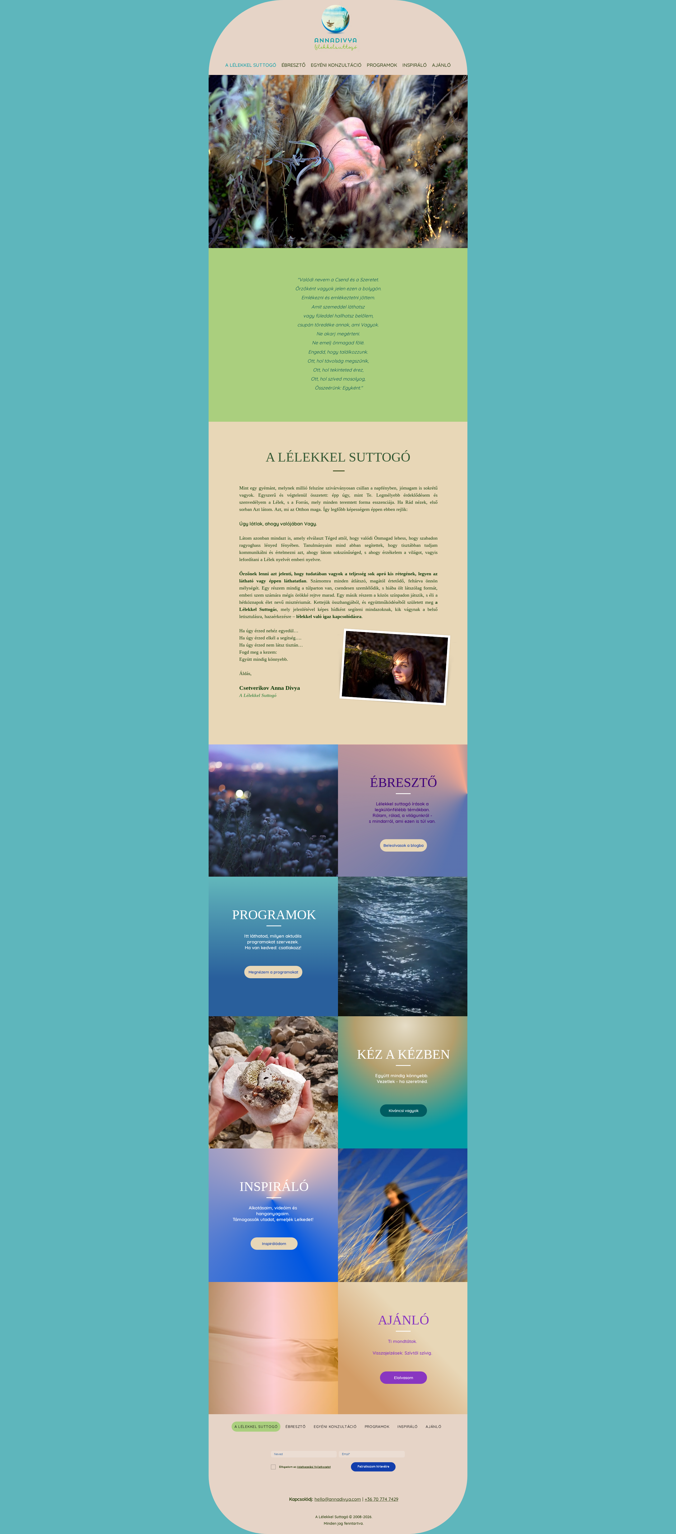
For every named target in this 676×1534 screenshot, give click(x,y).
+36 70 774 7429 (381, 1499)
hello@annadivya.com (337, 1499)
